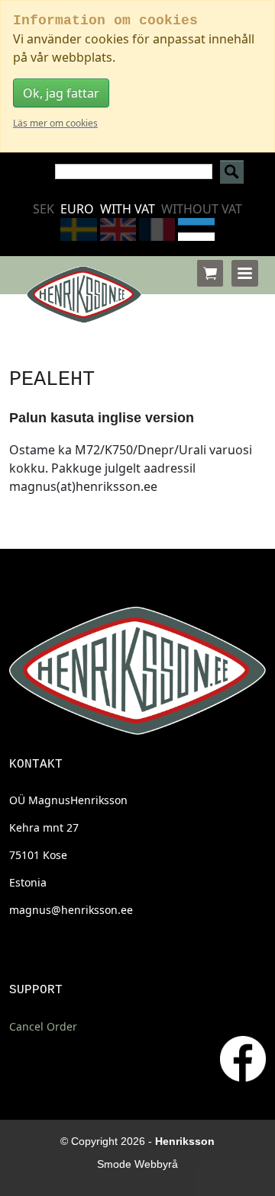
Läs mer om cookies (55, 123)
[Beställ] (210, 273)
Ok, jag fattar (61, 93)
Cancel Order (43, 1026)
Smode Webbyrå (137, 1164)
